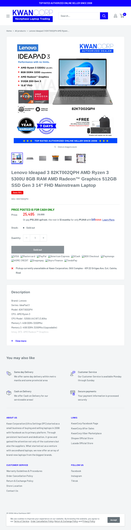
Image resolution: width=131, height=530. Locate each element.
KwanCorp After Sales (82, 428)
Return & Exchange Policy (19, 480)
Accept (113, 520)
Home (9, 31)
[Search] (104, 15)
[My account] (115, 16)
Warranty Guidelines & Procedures (24, 470)
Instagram (76, 475)
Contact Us (12, 490)
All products (20, 31)
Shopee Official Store (82, 438)
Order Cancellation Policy (19, 475)
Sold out (37, 249)
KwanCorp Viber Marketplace (86, 433)
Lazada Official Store (82, 443)
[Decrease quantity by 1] (26, 238)
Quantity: (16, 237)
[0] (122, 16)
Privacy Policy (88, 521)
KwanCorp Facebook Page (84, 423)
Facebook (76, 470)
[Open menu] (8, 16)
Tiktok (74, 480)
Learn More (108, 219)
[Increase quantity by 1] (43, 238)
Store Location (14, 485)
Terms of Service (21, 521)
